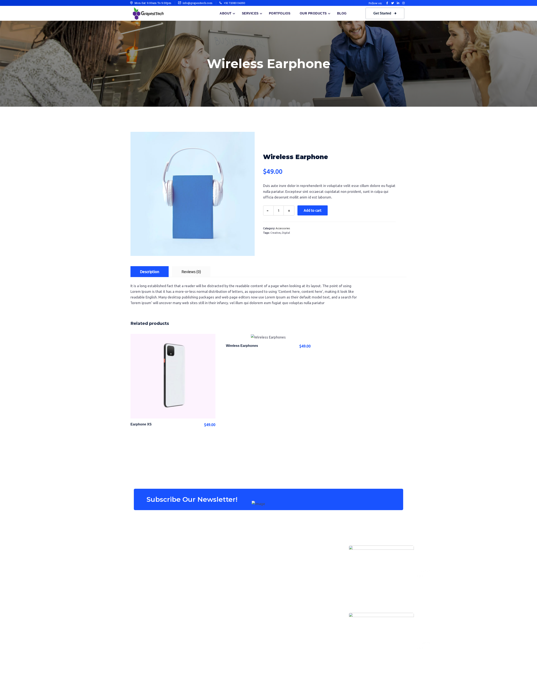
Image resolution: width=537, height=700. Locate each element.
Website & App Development (230, 554)
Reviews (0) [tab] (191, 272)
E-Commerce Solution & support (233, 564)
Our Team (297, 564)
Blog (342, 13)
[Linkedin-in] (398, 3)
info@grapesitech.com (197, 3)
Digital (286, 232)
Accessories (283, 228)
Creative (275, 232)
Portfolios (280, 13)
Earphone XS (141, 424)
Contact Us (298, 582)
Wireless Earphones (242, 345)
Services (250, 13)
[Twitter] (392, 3)
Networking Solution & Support (233, 582)
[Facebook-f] (387, 3)
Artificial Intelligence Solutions (232, 545)
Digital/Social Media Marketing (232, 573)
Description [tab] (149, 272)
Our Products (313, 13)
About (226, 13)
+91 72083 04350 (234, 3)
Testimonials (300, 573)
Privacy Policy (392, 692)
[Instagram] (403, 3)
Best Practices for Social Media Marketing (425, 556)
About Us (297, 545)
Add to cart (312, 210)
